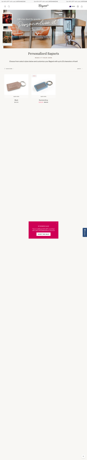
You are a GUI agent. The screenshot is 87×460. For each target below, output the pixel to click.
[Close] (57, 223)
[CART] (82, 6)
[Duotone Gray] (43, 86)
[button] (9, 6)
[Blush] (16, 86)
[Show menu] (5, 6)
